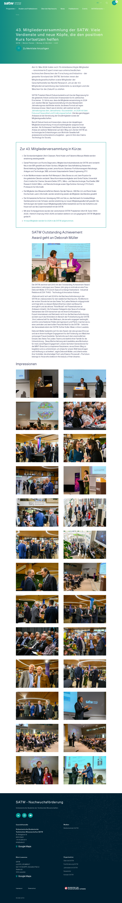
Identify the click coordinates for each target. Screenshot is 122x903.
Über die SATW (69, 861)
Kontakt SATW (69, 875)
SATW (18, 43)
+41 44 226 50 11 (21, 840)
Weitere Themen (29, 43)
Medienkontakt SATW (71, 828)
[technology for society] (9, 3)
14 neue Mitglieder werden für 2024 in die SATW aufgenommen (48, 221)
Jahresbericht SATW (71, 868)
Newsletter (67, 871)
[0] (115, 3)
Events (84, 9)
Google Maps (24, 846)
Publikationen (74, 9)
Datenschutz (32, 888)
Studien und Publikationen (27, 9)
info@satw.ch (20, 842)
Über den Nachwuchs (49, 9)
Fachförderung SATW (71, 864)
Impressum (19, 888)
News (63, 9)
